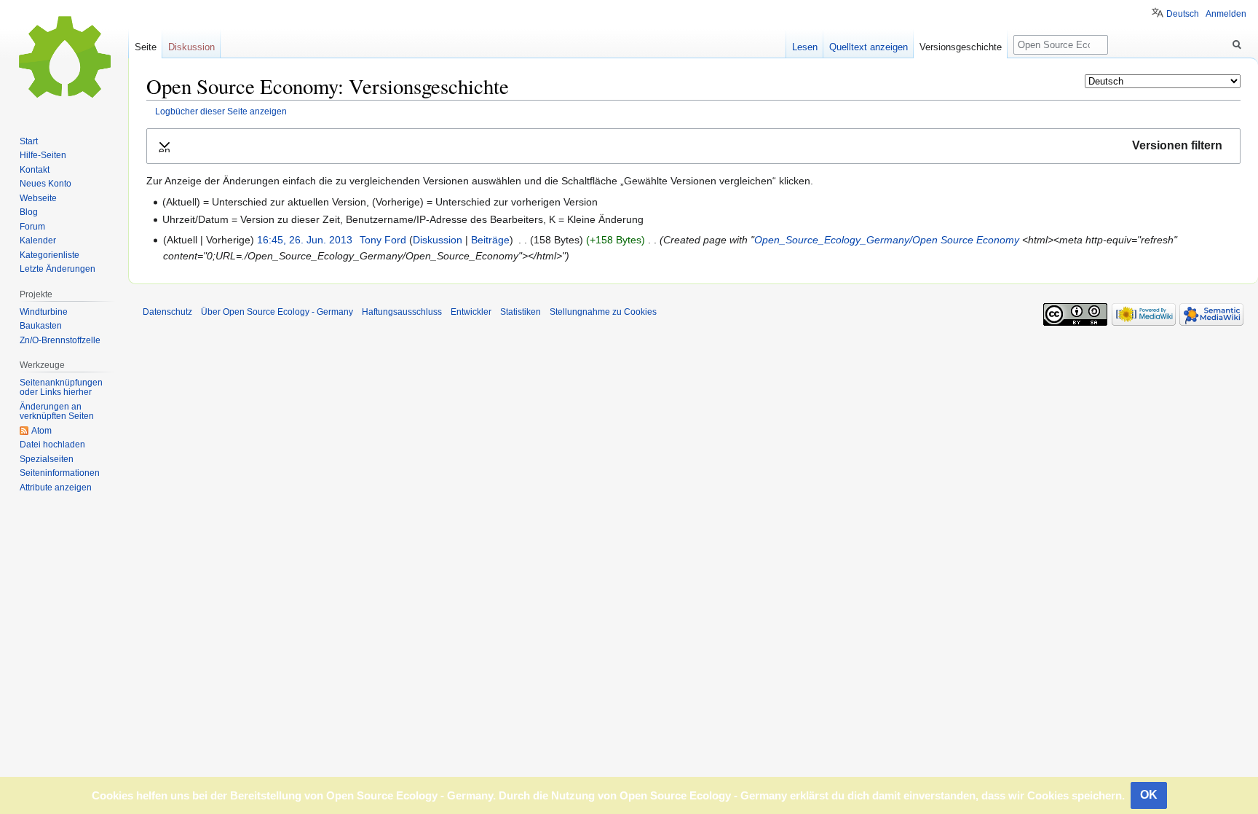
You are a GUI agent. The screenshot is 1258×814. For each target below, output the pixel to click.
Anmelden (1226, 14)
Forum (32, 227)
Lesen (805, 47)
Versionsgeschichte (960, 47)
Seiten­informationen (60, 473)
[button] (693, 146)
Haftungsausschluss (402, 312)
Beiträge (490, 240)
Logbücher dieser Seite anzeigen (221, 111)
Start (29, 141)
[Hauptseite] (64, 58)
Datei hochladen (52, 444)
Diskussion (437, 240)
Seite (146, 47)
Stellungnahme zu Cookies (603, 312)
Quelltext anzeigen (868, 47)
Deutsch (1182, 14)
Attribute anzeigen (56, 487)
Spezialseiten (47, 459)
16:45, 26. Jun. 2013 (304, 240)
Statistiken (520, 312)
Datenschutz (167, 312)
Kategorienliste (49, 255)
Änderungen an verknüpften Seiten (57, 412)
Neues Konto (45, 184)
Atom (41, 431)
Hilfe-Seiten (43, 155)
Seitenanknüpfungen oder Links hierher (61, 387)
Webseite (38, 198)
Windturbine (44, 312)
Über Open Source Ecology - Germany (277, 312)
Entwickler (471, 312)
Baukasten (41, 326)
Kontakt (35, 170)
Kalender (38, 240)
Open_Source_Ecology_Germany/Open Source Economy (886, 240)
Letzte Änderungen (57, 269)
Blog (29, 212)
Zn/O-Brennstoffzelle (60, 340)
